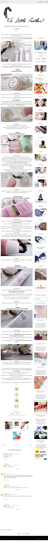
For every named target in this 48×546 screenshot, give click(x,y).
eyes (18, 415)
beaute (12, 415)
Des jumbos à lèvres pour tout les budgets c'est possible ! (40, 416)
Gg (4, 473)
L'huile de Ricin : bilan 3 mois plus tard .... (40, 367)
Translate (41, 82)
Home (1, 1)
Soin (25, 415)
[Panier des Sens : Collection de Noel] (16, 424)
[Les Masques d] (16, 435)
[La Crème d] (24, 425)
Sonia (8, 465)
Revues (20, 415)
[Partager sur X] (17, 413)
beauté (15, 415)
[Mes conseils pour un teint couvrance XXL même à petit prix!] (9, 425)
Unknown (7, 494)
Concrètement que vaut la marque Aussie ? (40, 344)
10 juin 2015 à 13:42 (15, 465)
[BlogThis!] (14, 413)
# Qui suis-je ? (6, 1)
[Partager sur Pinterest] (22, 413)
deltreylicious (8, 454)
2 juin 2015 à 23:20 (9, 473)
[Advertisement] (40, 30)
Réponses (6, 484)
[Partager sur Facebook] (19, 413)
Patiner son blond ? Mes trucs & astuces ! (41, 320)
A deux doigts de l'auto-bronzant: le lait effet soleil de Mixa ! (41, 391)
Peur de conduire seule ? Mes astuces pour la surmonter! (41, 441)
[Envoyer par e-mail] (12, 413)
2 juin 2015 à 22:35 (16, 454)
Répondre (6, 459)
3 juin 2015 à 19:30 (13, 494)
